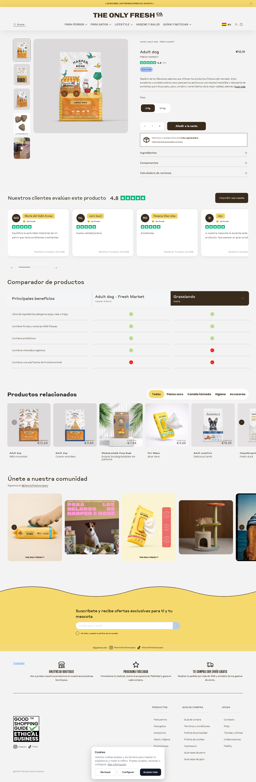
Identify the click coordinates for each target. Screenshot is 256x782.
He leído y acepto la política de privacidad (99, 633)
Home (143, 41)
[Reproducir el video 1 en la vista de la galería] (22, 148)
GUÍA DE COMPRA (192, 707)
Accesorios (238, 394)
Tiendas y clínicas (233, 733)
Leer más (240, 86)
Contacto (229, 719)
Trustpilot (19, 663)
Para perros (160, 719)
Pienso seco (175, 394)
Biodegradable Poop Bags (117, 453)
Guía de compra (192, 719)
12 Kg (162, 108)
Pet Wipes (154, 453)
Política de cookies (194, 739)
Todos (156, 394)
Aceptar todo (150, 772)
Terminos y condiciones (197, 726)
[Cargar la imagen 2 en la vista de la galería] (22, 74)
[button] (19, 24)
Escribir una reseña (231, 198)
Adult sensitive (203, 453)
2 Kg (147, 108)
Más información (117, 764)
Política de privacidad (195, 733)
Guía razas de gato (194, 759)
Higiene (220, 394)
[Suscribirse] (176, 625)
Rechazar (105, 772)
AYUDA (226, 707)
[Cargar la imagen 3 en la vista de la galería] (22, 99)
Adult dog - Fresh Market (161, 41)
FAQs (227, 726)
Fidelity (228, 746)
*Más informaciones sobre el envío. (167, 142)
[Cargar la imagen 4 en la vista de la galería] (22, 123)
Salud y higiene (162, 739)
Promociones (161, 746)
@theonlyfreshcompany (35, 485)
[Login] (236, 24)
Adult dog (15, 453)
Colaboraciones (232, 739)
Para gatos (160, 726)
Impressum (190, 746)
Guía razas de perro (194, 752)
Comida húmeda (199, 394)
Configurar (128, 772)
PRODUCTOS (159, 707)
